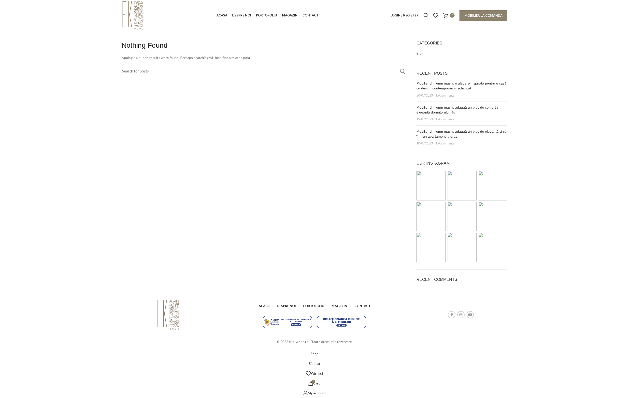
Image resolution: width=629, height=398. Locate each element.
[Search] (426, 15)
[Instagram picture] (431, 185)
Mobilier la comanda (483, 15)
